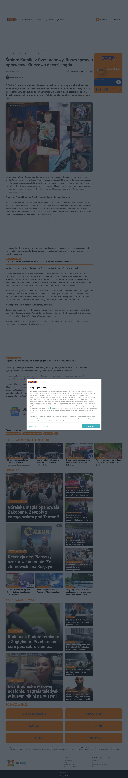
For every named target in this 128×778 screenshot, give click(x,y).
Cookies (40, 421)
